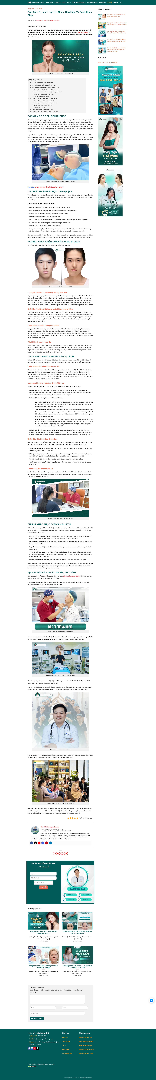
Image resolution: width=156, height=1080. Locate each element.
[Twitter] (35, 842)
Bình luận (33, 992)
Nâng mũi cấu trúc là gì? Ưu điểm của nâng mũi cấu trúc (43, 932)
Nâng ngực (65, 1049)
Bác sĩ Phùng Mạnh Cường (51, 20)
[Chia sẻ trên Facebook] (54, 853)
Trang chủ (31, 8)
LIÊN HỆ (115, 2)
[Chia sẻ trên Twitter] (57, 853)
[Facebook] (31, 842)
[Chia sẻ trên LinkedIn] (63, 853)
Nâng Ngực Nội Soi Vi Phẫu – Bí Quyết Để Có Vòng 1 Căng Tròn (77, 966)
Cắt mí (64, 1045)
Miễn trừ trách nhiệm (86, 1041)
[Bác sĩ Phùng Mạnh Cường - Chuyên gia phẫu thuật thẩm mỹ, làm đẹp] (36, 2)
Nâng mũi (65, 1037)
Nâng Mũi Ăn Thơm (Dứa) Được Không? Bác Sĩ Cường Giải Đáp (117, 23)
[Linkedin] (50, 842)
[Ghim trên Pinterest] (60, 853)
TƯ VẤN (109, 2)
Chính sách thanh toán (86, 1049)
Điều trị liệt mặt (67, 1053)
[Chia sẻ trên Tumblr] (66, 853)
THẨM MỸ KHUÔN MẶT (62, 2)
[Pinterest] (46, 842)
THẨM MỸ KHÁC (92, 2)
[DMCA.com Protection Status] (32, 1066)
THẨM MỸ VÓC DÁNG (78, 2)
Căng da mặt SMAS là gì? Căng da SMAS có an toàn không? (43, 966)
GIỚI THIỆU (49, 2)
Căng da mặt (66, 1041)
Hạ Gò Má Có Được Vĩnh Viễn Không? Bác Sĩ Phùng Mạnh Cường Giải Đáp (116, 49)
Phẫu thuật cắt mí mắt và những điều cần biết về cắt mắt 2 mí (77, 932)
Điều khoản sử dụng (85, 1045)
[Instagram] (42, 842)
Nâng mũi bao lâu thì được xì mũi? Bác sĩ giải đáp (116, 15)
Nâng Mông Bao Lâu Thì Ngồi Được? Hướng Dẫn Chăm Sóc (116, 32)
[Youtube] (39, 842)
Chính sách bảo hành (86, 1053)
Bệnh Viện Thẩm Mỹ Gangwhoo (107, 62)
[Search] (121, 2)
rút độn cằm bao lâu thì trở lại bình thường (48, 187)
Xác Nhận (43, 887)
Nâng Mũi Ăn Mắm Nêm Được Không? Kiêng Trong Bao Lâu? (116, 40)
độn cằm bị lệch (83, 32)
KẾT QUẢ (102, 2)
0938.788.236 (42, 1036)
